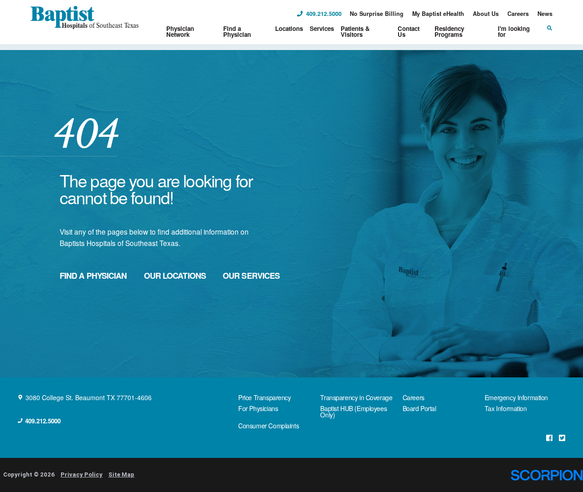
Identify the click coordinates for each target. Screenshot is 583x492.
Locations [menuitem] (289, 28)
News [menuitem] (544, 14)
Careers (413, 397)
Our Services (251, 275)
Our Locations (175, 275)
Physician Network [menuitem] (180, 31)
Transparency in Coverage (356, 397)
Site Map (121, 474)
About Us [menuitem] (486, 14)
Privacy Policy (81, 474)
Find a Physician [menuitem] (237, 31)
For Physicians (258, 408)
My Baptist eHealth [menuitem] (438, 14)
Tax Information (506, 408)
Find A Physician (93, 275)
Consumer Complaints (268, 425)
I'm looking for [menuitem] (514, 31)
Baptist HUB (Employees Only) (353, 411)
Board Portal (419, 408)
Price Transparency (264, 397)
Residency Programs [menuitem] (449, 31)
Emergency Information (516, 397)
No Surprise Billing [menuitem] (377, 14)
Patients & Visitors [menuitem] (355, 31)
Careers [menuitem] (518, 14)
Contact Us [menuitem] (408, 31)
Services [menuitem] (322, 28)
